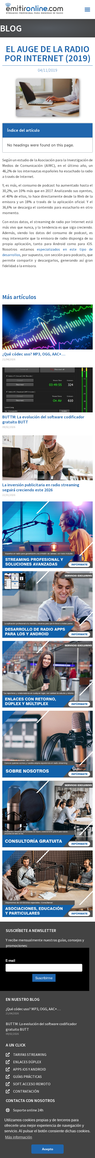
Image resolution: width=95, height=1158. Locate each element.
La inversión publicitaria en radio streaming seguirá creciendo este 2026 (40, 487)
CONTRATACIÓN (26, 1091)
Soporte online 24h (28, 1110)
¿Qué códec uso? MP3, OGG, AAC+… (33, 354)
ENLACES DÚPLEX (27, 1062)
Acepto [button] (47, 1149)
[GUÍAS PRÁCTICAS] (8, 1077)
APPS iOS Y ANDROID (29, 1069)
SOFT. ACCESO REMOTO (31, 1084)
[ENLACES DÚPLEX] (8, 1062)
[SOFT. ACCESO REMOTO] (8, 1084)
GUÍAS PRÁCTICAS (27, 1076)
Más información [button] (18, 1137)
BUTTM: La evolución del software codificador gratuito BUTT (43, 419)
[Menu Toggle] (87, 9)
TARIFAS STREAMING (29, 1054)
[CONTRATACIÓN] (8, 1091)
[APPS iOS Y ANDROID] (8, 1069)
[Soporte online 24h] (8, 1110)
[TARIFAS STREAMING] (8, 1055)
